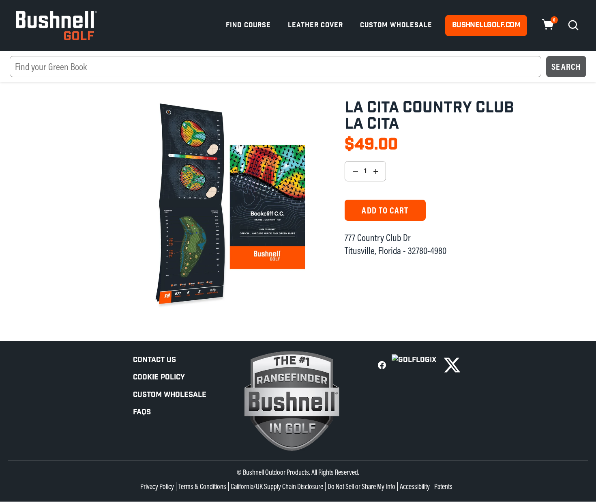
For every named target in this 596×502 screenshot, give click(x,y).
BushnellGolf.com (486, 25)
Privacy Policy (157, 486)
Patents (443, 486)
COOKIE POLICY (159, 377)
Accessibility (415, 486)
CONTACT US (154, 359)
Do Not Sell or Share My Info (361, 486)
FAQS (142, 412)
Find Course (248, 25)
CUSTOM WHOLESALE (169, 394)
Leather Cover (315, 25)
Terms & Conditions (202, 486)
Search (566, 66)
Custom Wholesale (396, 25)
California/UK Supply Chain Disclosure (277, 486)
